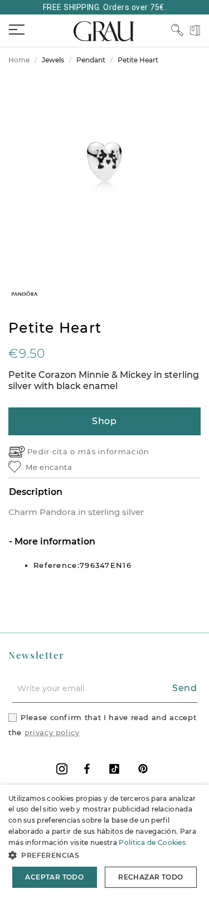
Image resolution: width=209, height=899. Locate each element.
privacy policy (52, 732)
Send (184, 688)
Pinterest (143, 768)
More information (53, 541)
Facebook (87, 768)
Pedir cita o (52, 451)
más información (114, 451)
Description (35, 492)
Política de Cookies (152, 842)
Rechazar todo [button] (150, 877)
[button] (104, 855)
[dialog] (104, 842)
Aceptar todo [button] (54, 877)
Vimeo (114, 768)
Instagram (61, 768)
